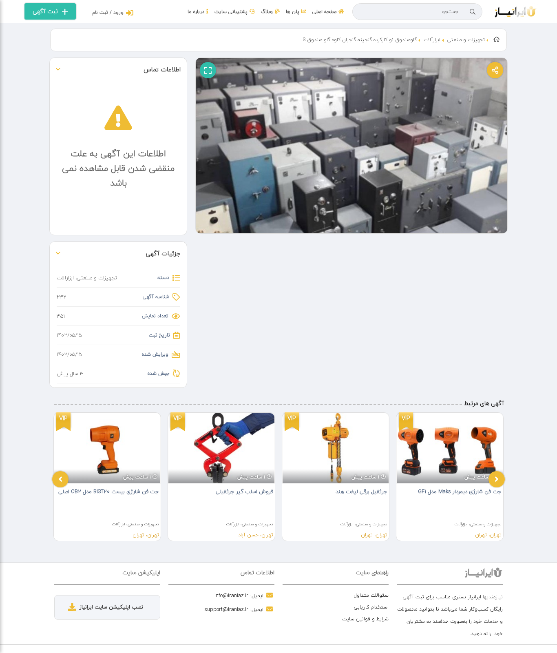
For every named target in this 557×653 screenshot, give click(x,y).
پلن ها (292, 11)
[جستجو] (472, 11)
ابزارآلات (432, 39)
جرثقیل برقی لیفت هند (361, 491)
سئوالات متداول (371, 595)
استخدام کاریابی (371, 607)
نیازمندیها (493, 597)
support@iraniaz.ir (226, 609)
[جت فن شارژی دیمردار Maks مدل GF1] (449, 448)
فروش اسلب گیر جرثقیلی (244, 491)
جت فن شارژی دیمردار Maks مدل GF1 (460, 491)
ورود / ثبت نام (108, 12)
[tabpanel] (107, 476)
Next (496, 479)
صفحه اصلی (324, 11)
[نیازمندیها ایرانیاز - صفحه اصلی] (516, 10)
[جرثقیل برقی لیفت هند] (335, 448)
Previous (60, 479)
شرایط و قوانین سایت (365, 619)
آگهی (408, 597)
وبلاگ (267, 11)
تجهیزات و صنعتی (466, 39)
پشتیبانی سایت (231, 11)
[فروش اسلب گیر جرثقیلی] (221, 448)
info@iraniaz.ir (231, 595)
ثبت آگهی (45, 11)
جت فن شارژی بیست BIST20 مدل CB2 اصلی (108, 491)
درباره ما (196, 11)
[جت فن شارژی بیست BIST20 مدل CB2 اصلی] (107, 448)
